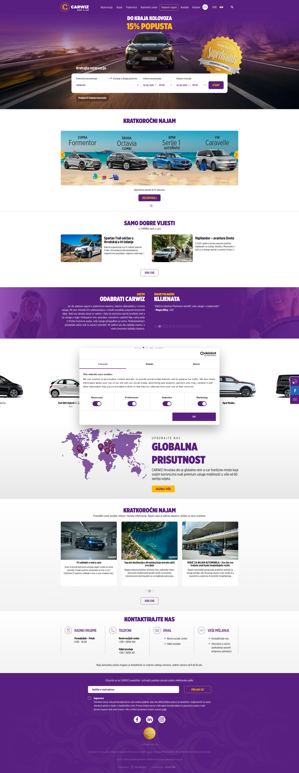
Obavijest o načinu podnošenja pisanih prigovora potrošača (221, 647)
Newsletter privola (174, 759)
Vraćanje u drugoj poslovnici (125, 78)
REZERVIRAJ (149, 198)
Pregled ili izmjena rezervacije (92, 97)
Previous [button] (63, 155)
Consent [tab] (102, 364)
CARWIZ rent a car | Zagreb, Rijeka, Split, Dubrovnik (75, 7)
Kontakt (185, 7)
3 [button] (163, 326)
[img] (70, 388)
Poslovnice (131, 7)
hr (221, 7)
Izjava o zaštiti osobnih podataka (130, 759)
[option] (83, 158)
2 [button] (151, 205)
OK (194, 416)
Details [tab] (149, 364)
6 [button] (174, 326)
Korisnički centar (149, 7)
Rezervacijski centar (177, 638)
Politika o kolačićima (155, 759)
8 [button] (181, 326)
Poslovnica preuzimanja (86, 78)
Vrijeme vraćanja (183, 78)
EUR (214, 7)
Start (216, 85)
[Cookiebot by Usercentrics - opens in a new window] (202, 354)
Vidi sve (149, 601)
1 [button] (147, 205)
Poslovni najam (169, 7)
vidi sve (149, 273)
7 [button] (177, 326)
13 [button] (199, 326)
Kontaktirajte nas (220, 638)
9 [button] (184, 326)
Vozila (119, 7)
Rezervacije (107, 7)
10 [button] (188, 326)
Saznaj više (163, 489)
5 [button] (170, 326)
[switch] (132, 403)
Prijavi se (197, 689)
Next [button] (236, 155)
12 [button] (195, 326)
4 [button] (166, 326)
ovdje (164, 709)
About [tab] (196, 364)
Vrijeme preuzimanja (152, 78)
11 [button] (191, 326)
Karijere (196, 7)
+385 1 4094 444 (127, 641)
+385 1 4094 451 (127, 652)
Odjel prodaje (174, 643)
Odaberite (80, 85)
